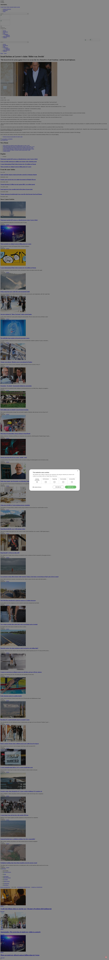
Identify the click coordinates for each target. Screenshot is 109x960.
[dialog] (54, 480)
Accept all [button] (70, 487)
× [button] (77, 470)
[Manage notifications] (106, 957)
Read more (54, 476)
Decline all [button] (58, 487)
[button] (37, 487)
